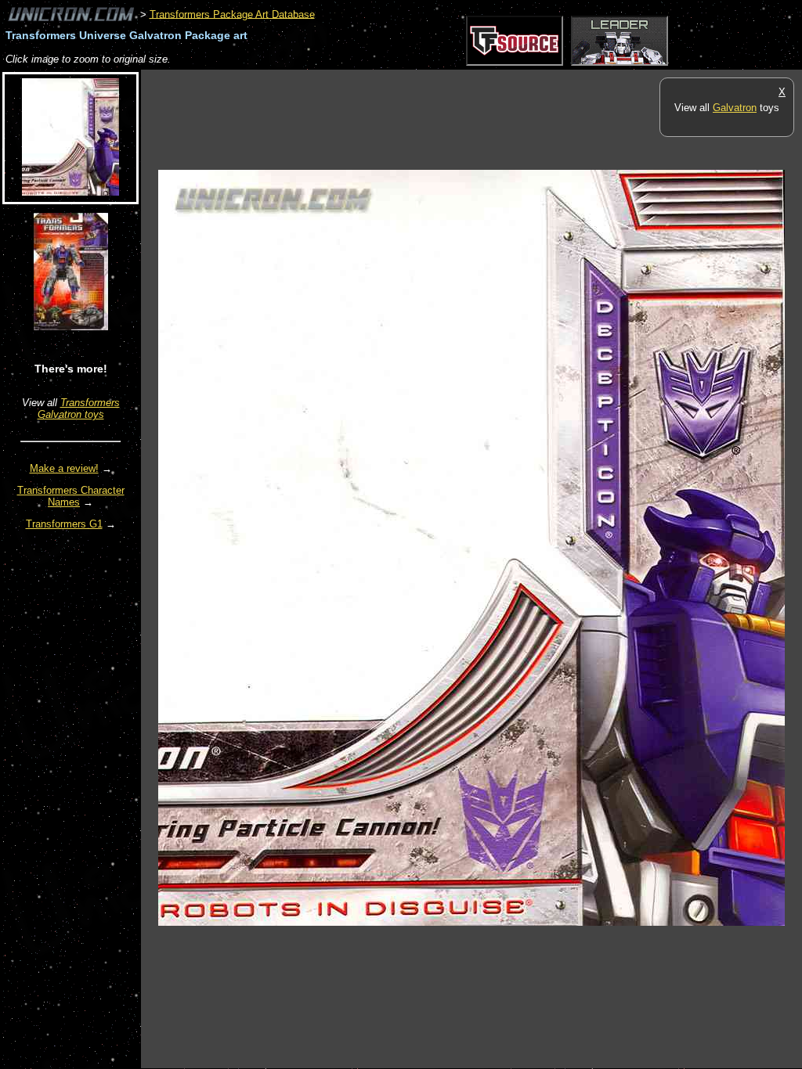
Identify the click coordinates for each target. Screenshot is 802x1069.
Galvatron (735, 107)
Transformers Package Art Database (232, 14)
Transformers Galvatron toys (79, 408)
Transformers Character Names (71, 496)
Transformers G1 (64, 524)
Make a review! (64, 468)
